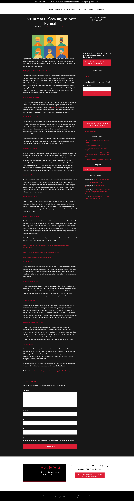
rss (87, 74)
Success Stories (92, 466)
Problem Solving (64, 371)
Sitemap (81, 497)
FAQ (101, 466)
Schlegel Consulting (33, 9)
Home (73, 466)
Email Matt (88, 495)
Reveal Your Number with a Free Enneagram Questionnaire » (95, 62)
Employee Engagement (42, 371)
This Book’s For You (93, 469)
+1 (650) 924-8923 (48, 474)
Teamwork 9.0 (55, 107)
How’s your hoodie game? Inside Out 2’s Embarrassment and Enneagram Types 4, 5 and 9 (98, 154)
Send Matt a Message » (50, 472)
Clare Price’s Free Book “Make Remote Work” (37, 257)
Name (25, 411)
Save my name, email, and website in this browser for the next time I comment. (49, 440)
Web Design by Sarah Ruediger (71, 497)
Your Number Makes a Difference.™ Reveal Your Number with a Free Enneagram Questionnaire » (67, 2)
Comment (26, 390)
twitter (88, 77)
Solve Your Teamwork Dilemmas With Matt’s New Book (97, 124)
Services (80, 466)
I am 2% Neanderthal (102, 179)
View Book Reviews (89, 131)
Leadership (54, 371)
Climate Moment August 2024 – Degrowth (98, 159)
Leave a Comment (62, 27)
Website (25, 429)
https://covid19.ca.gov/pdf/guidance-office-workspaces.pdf (41, 252)
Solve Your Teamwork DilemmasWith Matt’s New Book (90, 475)
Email (25, 420)
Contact (81, 469)
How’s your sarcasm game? (93, 145)
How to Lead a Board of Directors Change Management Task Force (97, 191)
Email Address (88, 86)
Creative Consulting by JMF (57, 497)
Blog (106, 466)
